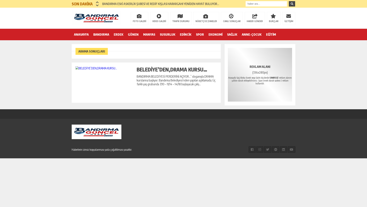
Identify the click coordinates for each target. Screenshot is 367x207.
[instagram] (259, 149)
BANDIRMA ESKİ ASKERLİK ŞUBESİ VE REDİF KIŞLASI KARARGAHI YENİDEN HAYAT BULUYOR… (160, 4)
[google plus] (275, 149)
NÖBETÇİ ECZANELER (206, 21)
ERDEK (118, 34)
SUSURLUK (167, 34)
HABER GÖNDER (255, 21)
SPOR (200, 34)
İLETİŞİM (289, 21)
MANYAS (149, 34)
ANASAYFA (81, 34)
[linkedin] (283, 149)
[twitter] (267, 149)
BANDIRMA (101, 34)
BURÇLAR (273, 21)
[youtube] (291, 149)
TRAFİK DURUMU (180, 21)
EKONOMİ (215, 34)
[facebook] (252, 149)
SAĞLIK (232, 34)
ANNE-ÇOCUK (251, 34)
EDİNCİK (185, 34)
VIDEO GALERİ (159, 21)
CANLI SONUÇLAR (232, 21)
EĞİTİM (271, 34)
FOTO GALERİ (139, 21)
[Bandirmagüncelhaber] (96, 18)
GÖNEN (133, 34)
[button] (97, 2)
